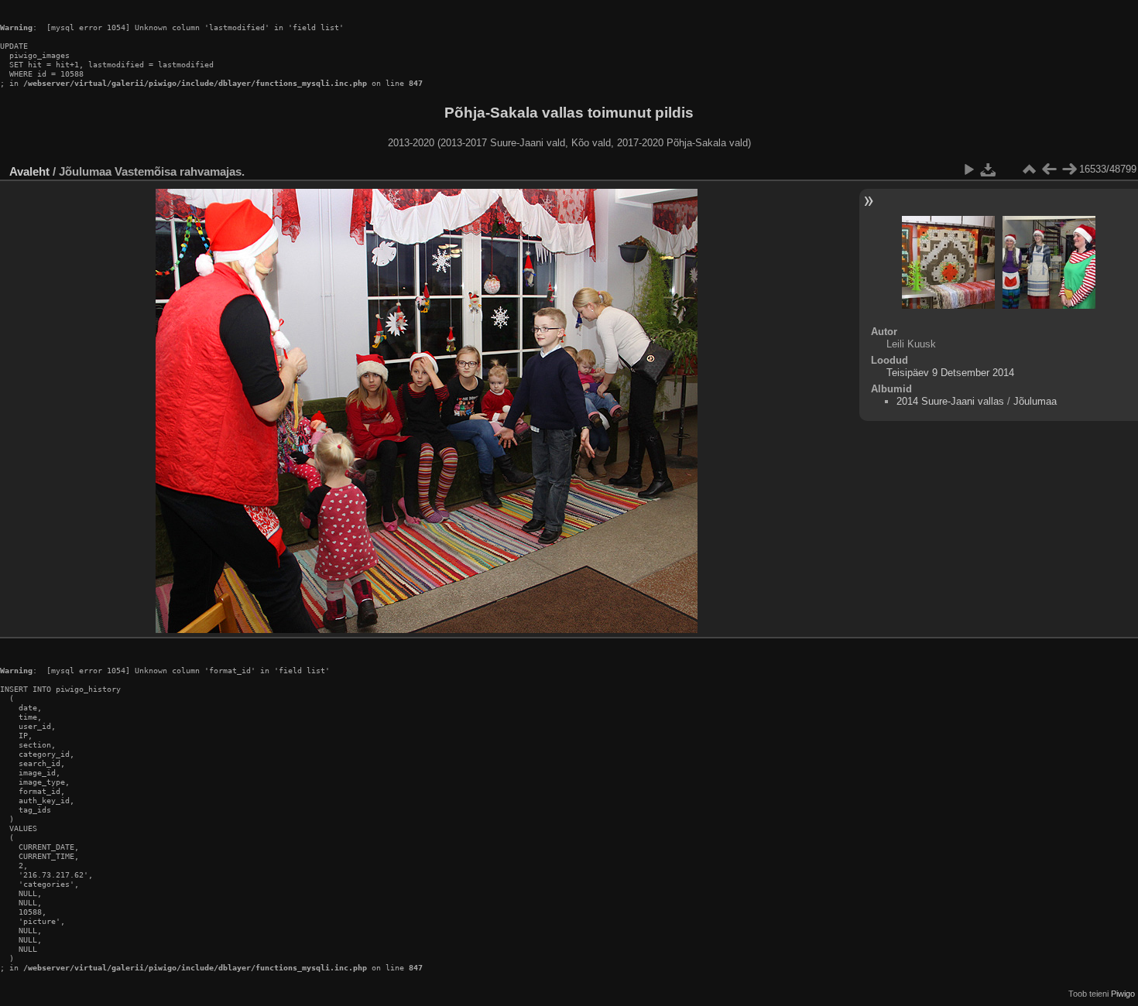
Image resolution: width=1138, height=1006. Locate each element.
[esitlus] (968, 169)
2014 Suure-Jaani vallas (950, 401)
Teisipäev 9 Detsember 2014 (950, 372)
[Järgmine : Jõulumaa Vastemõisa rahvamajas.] (1069, 169)
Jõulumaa (1035, 401)
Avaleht (29, 171)
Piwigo (1123, 993)
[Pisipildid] (1029, 169)
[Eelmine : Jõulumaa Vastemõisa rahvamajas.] (1049, 169)
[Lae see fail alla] (989, 169)
